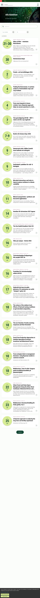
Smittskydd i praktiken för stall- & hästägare (23, 165)
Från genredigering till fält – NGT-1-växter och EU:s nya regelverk (23, 119)
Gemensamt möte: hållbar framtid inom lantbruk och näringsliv (23, 149)
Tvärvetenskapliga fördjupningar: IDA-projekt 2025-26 (22, 256)
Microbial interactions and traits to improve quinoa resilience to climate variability (23, 182)
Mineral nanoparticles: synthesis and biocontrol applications (24, 198)
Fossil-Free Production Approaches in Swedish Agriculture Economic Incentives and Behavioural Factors (24, 339)
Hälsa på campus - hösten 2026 (22, 241)
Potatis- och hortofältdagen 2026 (23, 72)
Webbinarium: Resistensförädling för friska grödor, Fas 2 (24, 404)
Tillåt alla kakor (5, 596)
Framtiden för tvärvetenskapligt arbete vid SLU (22, 272)
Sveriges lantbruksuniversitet (8, 5)
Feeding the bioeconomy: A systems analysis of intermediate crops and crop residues (23, 88)
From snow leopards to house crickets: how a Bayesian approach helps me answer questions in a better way (24, 106)
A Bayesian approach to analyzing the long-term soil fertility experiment (24, 420)
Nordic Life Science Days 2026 (22, 134)
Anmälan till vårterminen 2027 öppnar (24, 211)
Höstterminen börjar (19, 59)
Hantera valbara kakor (5, 592)
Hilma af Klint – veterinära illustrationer (20, 42)
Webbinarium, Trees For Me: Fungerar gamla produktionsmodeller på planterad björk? (24, 370)
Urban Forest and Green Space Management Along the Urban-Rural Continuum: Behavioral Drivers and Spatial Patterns (23, 387)
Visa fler (20, 432)
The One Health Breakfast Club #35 (23, 226)
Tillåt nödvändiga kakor (5, 594)
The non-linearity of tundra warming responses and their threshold (23, 324)
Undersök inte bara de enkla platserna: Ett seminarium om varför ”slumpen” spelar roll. (23, 289)
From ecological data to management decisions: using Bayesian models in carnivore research (24, 356)
